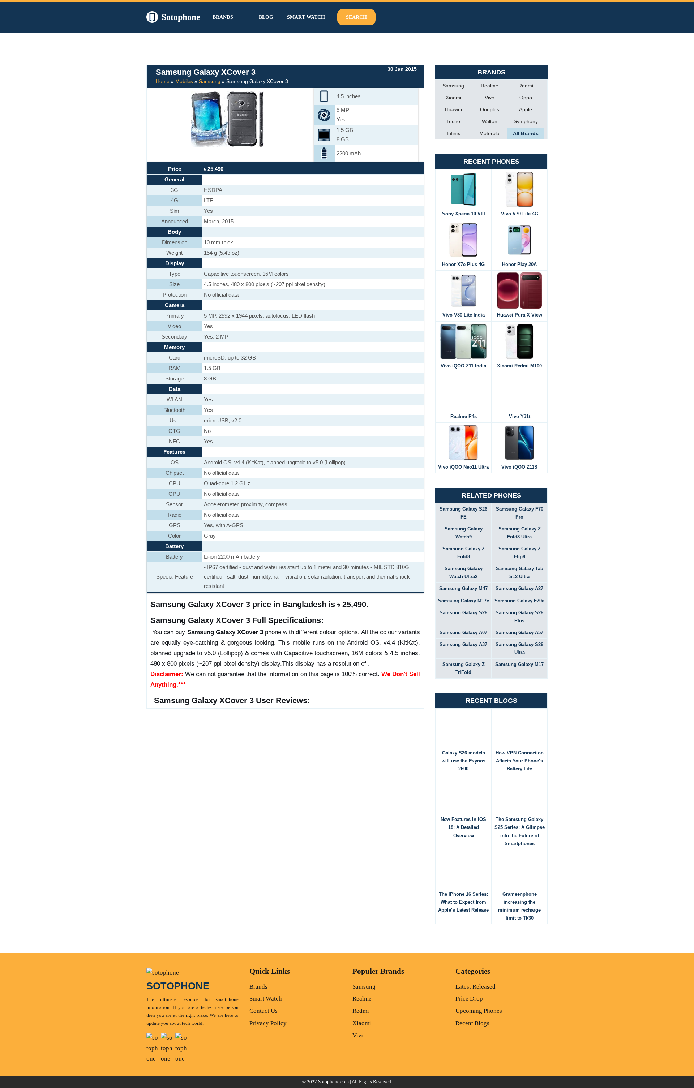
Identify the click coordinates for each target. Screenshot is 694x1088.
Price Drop (469, 998)
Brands (258, 986)
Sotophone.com (333, 1081)
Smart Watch (306, 17)
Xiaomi (453, 97)
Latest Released (475, 986)
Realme (489, 86)
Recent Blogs (472, 1023)
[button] (240, 17)
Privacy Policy (268, 1023)
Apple (525, 109)
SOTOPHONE (177, 986)
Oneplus (489, 109)
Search (356, 17)
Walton (489, 121)
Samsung (209, 81)
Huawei (453, 109)
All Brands (526, 133)
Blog (266, 17)
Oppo (525, 97)
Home (163, 81)
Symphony (526, 121)
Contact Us (263, 1010)
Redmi (525, 86)
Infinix (453, 133)
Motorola (489, 133)
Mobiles (184, 81)
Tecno (453, 121)
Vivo (489, 97)
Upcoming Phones (478, 1010)
